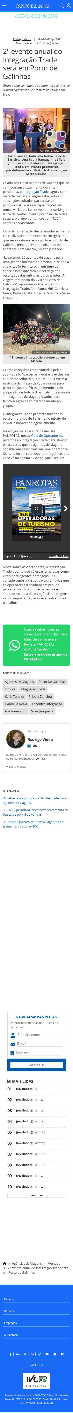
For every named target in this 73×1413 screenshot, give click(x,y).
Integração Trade (36, 192)
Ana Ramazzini (15, 711)
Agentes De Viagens (19, 682)
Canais (8, 1299)
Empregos (10, 1323)
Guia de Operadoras (46, 435)
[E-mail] (35, 746)
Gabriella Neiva (16, 704)
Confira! (40, 758)
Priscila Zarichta (40, 696)
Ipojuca (10, 689)
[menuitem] (36, 1297)
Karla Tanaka (14, 696)
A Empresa (11, 1335)
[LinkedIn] (29, 746)
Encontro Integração (47, 704)
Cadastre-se (36, 1065)
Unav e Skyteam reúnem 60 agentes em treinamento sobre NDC (33, 824)
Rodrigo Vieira (22, 39)
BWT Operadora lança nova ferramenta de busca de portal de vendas (36, 812)
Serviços (9, 1311)
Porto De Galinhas (52, 682)
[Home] (4, 1263)
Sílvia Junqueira (42, 711)
